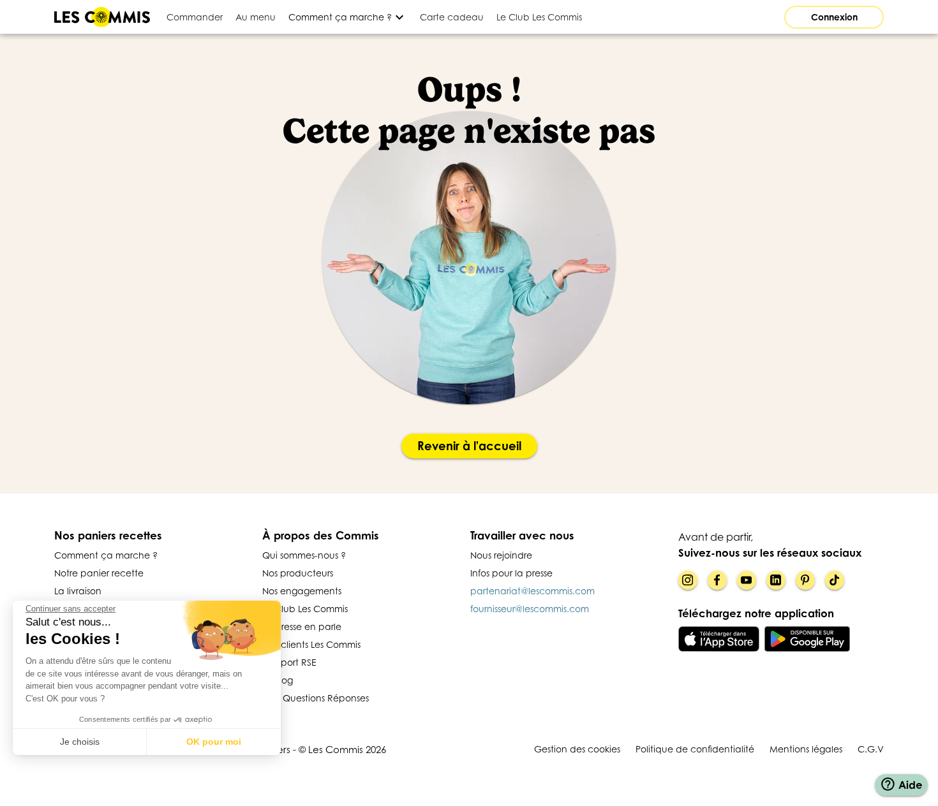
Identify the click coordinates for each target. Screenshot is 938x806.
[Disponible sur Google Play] (807, 639)
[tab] (194, 17)
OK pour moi (213, 741)
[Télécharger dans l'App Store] (718, 639)
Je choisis (80, 741)
